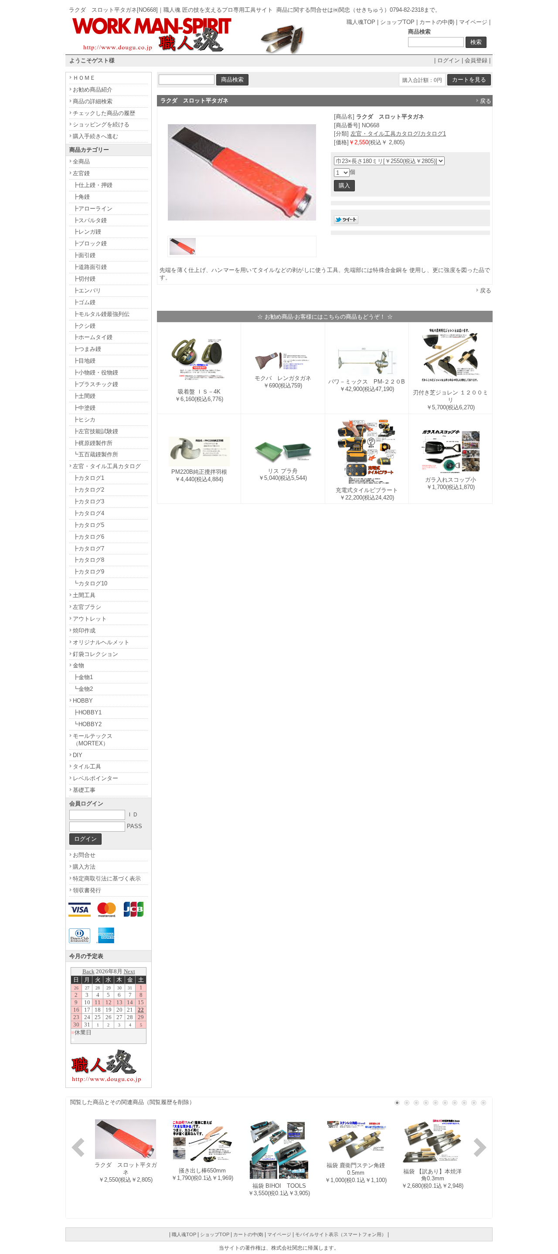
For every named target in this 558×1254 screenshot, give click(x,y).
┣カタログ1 (88, 478)
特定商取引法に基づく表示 (107, 878)
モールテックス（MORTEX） (92, 740)
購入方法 (84, 866)
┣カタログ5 (88, 525)
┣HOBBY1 (87, 712)
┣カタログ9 (88, 571)
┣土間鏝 (84, 396)
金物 (78, 665)
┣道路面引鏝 (90, 267)
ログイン (448, 60)
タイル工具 (87, 766)
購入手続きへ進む (95, 136)
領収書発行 (87, 890)
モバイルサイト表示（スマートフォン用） (340, 1234)
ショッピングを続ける (101, 124)
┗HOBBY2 (87, 724)
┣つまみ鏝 (87, 349)
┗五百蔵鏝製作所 (95, 454)
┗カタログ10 (90, 583)
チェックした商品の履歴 (104, 113)
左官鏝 (81, 173)
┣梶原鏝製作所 (92, 443)
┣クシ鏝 (84, 326)
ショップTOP (397, 22)
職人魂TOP (361, 22)
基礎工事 (84, 790)
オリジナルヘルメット (101, 642)
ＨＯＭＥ (84, 78)
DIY (77, 755)
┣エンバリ (87, 290)
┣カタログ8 (88, 560)
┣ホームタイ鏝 (92, 337)
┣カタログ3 (88, 501)
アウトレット (90, 618)
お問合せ (84, 855)
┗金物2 (83, 689)
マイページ (473, 22)
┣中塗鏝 (84, 407)
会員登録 (476, 60)
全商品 (81, 161)
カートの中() (436, 22)
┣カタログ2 (88, 489)
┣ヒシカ (84, 419)
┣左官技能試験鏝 (95, 431)
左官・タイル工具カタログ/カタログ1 (398, 133)
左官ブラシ (87, 607)
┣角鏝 (81, 197)
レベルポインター (95, 778)
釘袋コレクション (95, 654)
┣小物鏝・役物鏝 (95, 372)
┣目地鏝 (84, 360)
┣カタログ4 (88, 513)
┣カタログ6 (88, 537)
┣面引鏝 (84, 255)
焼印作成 (84, 630)
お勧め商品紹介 (92, 89)
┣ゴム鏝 (84, 302)
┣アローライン (92, 208)
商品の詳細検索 (92, 101)
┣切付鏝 (84, 278)
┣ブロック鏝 (90, 243)
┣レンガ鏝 (87, 231)
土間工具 (84, 595)
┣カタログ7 (88, 548)
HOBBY (83, 700)
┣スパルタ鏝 (90, 220)
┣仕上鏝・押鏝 (92, 185)
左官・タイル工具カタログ (107, 466)
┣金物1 (83, 677)
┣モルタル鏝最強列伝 (101, 314)
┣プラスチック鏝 (95, 384)
